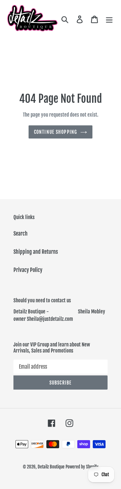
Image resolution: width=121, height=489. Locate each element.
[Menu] (109, 18)
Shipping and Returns (35, 251)
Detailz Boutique (51, 466)
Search (20, 233)
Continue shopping (55, 132)
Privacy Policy (27, 270)
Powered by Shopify (82, 466)
